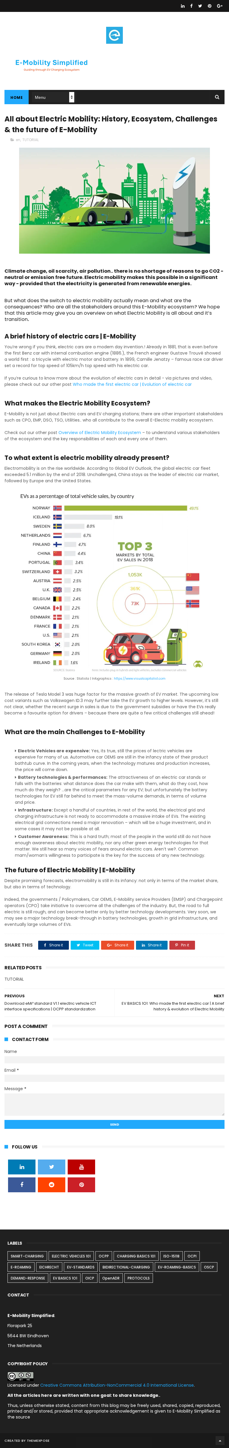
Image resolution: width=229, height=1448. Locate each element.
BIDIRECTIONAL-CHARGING (126, 1267)
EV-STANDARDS (81, 1267)
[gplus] (220, 6)
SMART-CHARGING (27, 1256)
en (18, 139)
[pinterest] (209, 6)
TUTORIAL (30, 139)
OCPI (192, 1256)
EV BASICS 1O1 (65, 1278)
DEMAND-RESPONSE (28, 1278)
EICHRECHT (49, 1267)
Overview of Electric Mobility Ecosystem (99, 433)
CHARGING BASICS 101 (136, 1256)
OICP (89, 1278)
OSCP (209, 1267)
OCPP (104, 1256)
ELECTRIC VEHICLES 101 (71, 1256)
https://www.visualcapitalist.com (139, 678)
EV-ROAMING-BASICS (177, 1267)
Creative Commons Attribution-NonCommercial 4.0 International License (117, 1385)
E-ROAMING (21, 1267)
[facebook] (191, 6)
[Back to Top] (220, 1440)
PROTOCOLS (139, 1278)
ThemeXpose (38, 1440)
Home (16, 97)
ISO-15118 (171, 1256)
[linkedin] (183, 6)
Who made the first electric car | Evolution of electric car (132, 384)
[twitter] (200, 6)
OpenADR (111, 1278)
